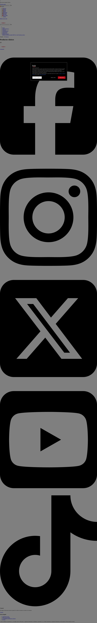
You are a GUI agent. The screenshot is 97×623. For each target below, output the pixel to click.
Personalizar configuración (37, 77)
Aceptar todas (62, 77)
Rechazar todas (53, 77)
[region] (49, 71)
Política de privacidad (43, 74)
